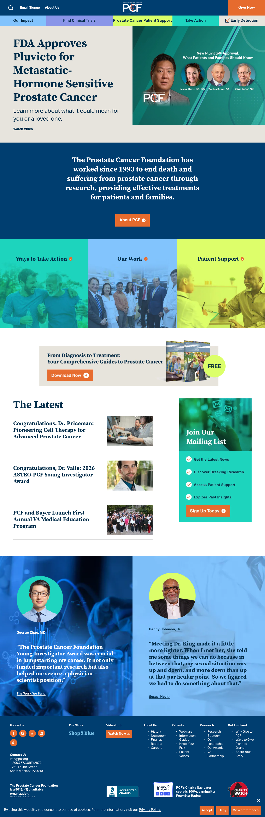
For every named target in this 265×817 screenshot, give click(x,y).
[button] (259, 799)
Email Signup (30, 7)
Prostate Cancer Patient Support (142, 21)
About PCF (130, 220)
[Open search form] (10, 7)
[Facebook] (13, 733)
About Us (52, 7)
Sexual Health (159, 696)
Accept (207, 810)
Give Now (246, 8)
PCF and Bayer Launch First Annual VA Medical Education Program (51, 519)
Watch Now (117, 733)
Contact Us (18, 754)
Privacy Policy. (150, 809)
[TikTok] (13, 742)
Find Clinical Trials (79, 21)
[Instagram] (32, 733)
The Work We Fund (31, 693)
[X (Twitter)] (22, 733)
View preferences (246, 810)
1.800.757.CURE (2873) (26, 762)
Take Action (195, 21)
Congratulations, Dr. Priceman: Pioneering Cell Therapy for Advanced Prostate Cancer (53, 430)
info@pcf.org (19, 759)
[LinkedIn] (41, 733)
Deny (222, 810)
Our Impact (23, 21)
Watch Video (23, 129)
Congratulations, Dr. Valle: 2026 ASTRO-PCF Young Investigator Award (54, 475)
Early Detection (244, 21)
